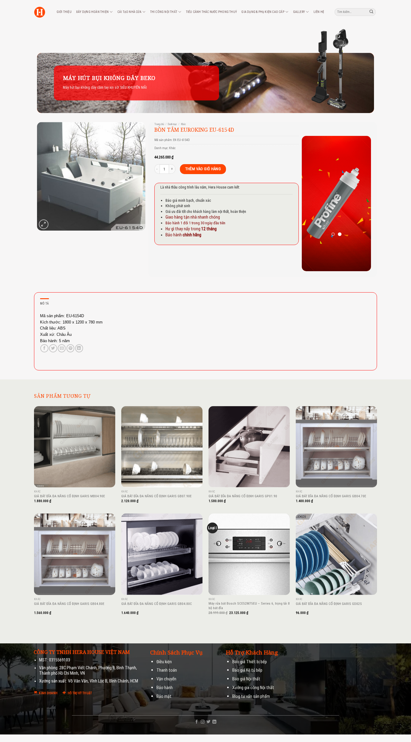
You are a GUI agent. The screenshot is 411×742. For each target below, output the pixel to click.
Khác (183, 124)
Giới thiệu (64, 12)
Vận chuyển (166, 679)
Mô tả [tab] (44, 303)
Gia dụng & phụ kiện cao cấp (262, 12)
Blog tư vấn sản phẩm (251, 696)
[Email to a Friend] (62, 348)
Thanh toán (166, 670)
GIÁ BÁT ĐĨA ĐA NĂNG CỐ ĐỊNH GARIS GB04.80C (156, 604)
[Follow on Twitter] (208, 722)
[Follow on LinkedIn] (214, 722)
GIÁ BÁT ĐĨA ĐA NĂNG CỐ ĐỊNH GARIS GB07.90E (156, 496)
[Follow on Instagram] (203, 722)
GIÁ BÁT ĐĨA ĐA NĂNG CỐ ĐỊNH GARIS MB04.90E (69, 496)
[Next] (362, 203)
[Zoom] (43, 224)
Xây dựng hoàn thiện (92, 12)
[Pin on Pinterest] (70, 348)
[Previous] (310, 203)
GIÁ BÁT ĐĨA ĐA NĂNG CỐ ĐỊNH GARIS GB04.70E (331, 496)
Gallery (299, 12)
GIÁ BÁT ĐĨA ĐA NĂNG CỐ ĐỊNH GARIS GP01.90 (243, 496)
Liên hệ (319, 12)
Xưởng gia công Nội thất (253, 687)
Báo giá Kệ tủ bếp (247, 670)
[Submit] (371, 12)
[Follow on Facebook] (197, 722)
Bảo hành (164, 687)
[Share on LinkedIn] (79, 348)
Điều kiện (164, 661)
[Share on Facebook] (44, 348)
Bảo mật (164, 696)
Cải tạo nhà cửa (129, 12)
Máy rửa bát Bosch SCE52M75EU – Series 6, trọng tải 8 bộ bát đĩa (249, 605)
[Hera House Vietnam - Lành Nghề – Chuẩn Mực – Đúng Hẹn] (39, 12)
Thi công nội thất (163, 12)
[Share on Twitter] (53, 348)
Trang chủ (159, 124)
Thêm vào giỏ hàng (203, 169)
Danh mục (172, 124)
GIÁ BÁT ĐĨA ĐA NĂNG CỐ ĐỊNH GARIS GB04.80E (69, 604)
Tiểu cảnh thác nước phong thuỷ (211, 12)
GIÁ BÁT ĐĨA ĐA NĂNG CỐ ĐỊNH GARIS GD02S (329, 604)
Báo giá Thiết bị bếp (249, 661)
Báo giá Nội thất (246, 679)
